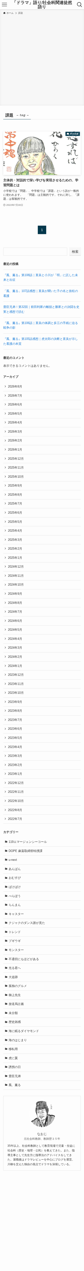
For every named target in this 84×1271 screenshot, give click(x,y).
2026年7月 (15, 395)
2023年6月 (15, 728)
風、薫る (15, 1085)
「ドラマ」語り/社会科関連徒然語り (42, 4)
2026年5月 (15, 413)
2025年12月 (16, 458)
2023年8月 (15, 710)
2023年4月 (15, 747)
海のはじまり (18, 1040)
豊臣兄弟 (15, 1076)
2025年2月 (15, 548)
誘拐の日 (15, 1067)
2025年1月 (15, 557)
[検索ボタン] (79, 4)
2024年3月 (15, 647)
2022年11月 (16, 792)
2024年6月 (15, 621)
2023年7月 (15, 720)
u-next (13, 860)
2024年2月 (15, 657)
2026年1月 (15, 449)
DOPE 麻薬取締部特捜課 (25, 851)
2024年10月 (16, 584)
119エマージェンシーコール (28, 842)
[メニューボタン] (4, 4)
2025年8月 (15, 494)
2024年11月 (16, 575)
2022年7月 (15, 819)
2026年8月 (15, 386)
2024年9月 (15, 593)
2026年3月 (15, 431)
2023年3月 (15, 756)
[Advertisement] (42, 59)
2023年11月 (16, 684)
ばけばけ (15, 887)
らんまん (15, 905)
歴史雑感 (15, 1022)
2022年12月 (16, 783)
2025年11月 (16, 467)
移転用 (13, 1049)
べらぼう (15, 896)
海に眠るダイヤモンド (24, 1031)
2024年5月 (15, 629)
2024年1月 (15, 666)
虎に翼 (13, 1058)
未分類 (13, 1013)
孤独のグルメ (18, 986)
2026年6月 (15, 404)
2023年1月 (15, 774)
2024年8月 (15, 603)
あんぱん (15, 869)
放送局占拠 (16, 1004)
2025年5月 (15, 521)
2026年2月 (15, 440)
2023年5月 (15, 738)
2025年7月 (15, 503)
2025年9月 (15, 485)
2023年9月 (15, 702)
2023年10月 (16, 692)
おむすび (15, 877)
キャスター (16, 914)
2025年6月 (15, 512)
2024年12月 (16, 566)
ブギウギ (15, 941)
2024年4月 (15, 639)
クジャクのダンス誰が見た (27, 923)
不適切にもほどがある (24, 959)
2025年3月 (15, 539)
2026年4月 (15, 422)
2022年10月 (16, 801)
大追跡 (13, 977)
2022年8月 (15, 810)
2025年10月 (16, 476)
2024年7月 (15, 611)
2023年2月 (15, 765)
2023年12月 (16, 674)
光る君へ (15, 968)
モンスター (16, 950)
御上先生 (15, 995)
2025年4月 (15, 530)
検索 (75, 251)
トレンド (15, 932)
